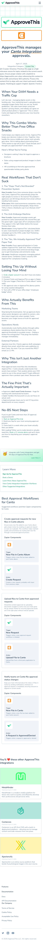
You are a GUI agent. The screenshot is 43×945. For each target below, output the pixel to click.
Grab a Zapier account (12, 275)
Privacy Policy (7, 920)
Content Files (29, 66)
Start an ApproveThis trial (13, 419)
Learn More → (35, 458)
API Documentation (9, 901)
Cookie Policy (7, 912)
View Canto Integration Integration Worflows (20, 484)
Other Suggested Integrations (14, 486)
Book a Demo (8, 477)
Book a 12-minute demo (18, 432)
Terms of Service (8, 908)
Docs (3, 896)
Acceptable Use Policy (10, 916)
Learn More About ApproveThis (15, 481)
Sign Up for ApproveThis (12, 474)
